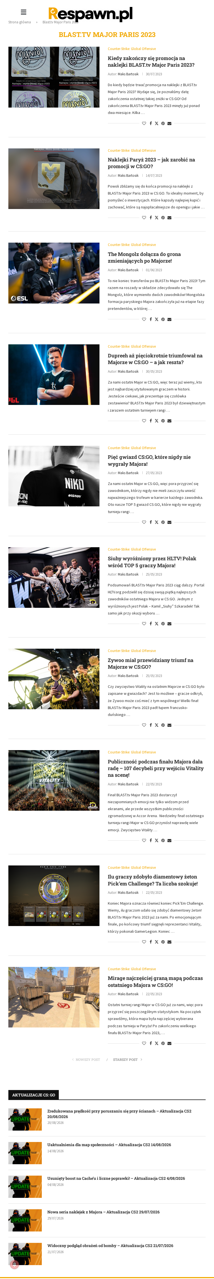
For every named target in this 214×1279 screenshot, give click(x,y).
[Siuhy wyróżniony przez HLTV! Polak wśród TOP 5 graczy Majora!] (53, 577)
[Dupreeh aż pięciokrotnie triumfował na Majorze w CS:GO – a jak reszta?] (53, 374)
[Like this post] (144, 123)
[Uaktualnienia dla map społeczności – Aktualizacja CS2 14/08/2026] (25, 1153)
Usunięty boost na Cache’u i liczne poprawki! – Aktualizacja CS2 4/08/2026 (116, 1178)
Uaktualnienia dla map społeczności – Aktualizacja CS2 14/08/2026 (109, 1144)
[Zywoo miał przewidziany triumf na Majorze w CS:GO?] (53, 679)
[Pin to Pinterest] (163, 123)
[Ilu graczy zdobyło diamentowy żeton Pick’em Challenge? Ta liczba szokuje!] (53, 895)
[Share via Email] (169, 123)
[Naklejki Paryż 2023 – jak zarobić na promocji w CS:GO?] (53, 178)
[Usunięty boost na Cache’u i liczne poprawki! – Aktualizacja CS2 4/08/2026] (25, 1187)
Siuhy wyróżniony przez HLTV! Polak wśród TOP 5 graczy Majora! (152, 561)
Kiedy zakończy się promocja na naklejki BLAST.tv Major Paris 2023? (151, 61)
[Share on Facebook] (151, 123)
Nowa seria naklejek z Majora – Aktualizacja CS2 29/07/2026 (103, 1212)
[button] (23, 12)
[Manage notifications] (14, 1264)
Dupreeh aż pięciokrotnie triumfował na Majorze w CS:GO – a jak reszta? (155, 358)
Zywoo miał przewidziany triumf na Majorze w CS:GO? (150, 663)
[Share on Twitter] (157, 123)
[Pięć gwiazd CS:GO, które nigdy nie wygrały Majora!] (53, 476)
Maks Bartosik (128, 74)
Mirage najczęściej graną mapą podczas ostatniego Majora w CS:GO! (155, 981)
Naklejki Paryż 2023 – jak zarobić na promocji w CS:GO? (151, 163)
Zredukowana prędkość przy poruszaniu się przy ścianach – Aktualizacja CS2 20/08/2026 (119, 1113)
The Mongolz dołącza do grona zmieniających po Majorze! (144, 257)
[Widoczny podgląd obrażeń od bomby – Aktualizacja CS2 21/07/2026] (25, 1254)
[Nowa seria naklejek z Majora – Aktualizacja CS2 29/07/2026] (25, 1220)
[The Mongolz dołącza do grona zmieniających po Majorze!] (53, 273)
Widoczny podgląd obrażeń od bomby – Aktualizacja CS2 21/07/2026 (110, 1245)
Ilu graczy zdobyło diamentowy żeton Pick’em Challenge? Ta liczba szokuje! (153, 880)
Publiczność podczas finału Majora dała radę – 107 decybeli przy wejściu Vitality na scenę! (156, 768)
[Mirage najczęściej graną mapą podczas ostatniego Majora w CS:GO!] (53, 997)
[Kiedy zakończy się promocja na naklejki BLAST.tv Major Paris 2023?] (53, 77)
